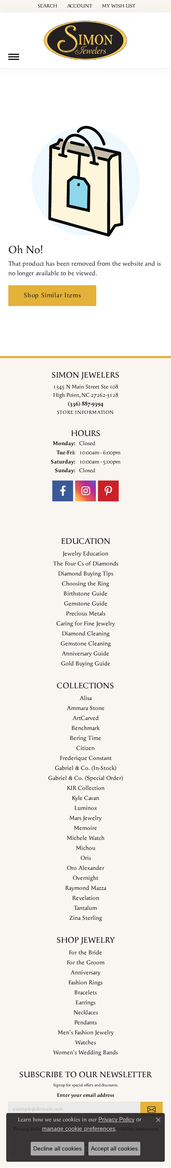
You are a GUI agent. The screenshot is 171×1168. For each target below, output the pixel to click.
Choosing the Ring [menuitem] (85, 584)
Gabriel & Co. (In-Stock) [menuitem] (86, 768)
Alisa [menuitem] (86, 698)
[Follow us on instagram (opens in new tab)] (85, 491)
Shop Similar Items (52, 295)
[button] (46, 6)
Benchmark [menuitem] (85, 728)
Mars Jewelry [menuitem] (85, 818)
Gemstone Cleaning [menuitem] (86, 644)
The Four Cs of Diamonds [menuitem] (85, 564)
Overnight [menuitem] (85, 878)
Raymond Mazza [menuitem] (85, 888)
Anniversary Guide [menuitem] (85, 653)
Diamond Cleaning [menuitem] (86, 634)
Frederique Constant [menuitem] (86, 758)
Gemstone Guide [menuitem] (85, 604)
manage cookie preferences (78, 1128)
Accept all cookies (114, 1148)
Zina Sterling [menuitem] (85, 918)
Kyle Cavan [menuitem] (85, 798)
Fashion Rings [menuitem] (85, 982)
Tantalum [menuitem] (85, 908)
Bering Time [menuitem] (85, 738)
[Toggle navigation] (13, 56)
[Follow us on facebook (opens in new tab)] (62, 491)
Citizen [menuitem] (85, 748)
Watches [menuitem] (85, 1042)
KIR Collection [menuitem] (86, 788)
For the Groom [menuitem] (86, 962)
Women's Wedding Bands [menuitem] (85, 1052)
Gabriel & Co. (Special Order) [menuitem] (85, 778)
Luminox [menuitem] (85, 808)
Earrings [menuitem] (85, 1002)
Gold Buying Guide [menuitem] (85, 663)
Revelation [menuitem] (85, 898)
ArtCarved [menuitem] (86, 718)
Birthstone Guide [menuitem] (85, 594)
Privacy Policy (116, 1119)
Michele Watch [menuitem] (86, 838)
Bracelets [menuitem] (85, 992)
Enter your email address (85, 1095)
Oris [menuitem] (86, 858)
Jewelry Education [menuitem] (85, 554)
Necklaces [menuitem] (85, 1012)
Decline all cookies (57, 1148)
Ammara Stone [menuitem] (86, 708)
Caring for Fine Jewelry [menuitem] (85, 624)
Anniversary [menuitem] (85, 972)
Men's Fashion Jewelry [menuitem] (86, 1032)
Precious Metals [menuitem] (85, 614)
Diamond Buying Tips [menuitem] (85, 574)
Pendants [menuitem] (85, 1022)
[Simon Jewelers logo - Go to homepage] (85, 37)
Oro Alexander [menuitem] (85, 868)
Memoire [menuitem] (85, 828)
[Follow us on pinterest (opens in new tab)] (108, 491)
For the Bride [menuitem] (85, 952)
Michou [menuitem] (85, 848)
